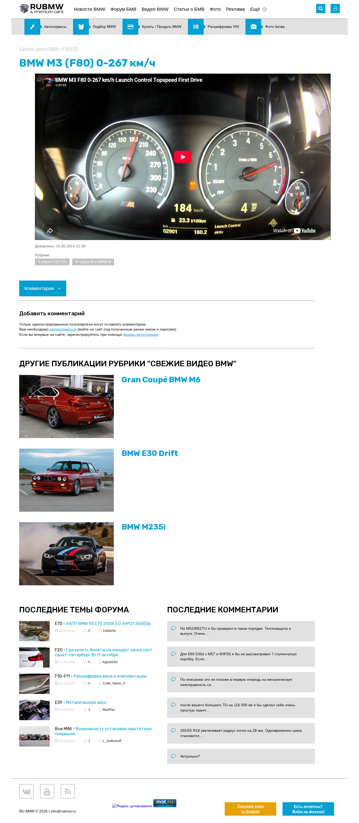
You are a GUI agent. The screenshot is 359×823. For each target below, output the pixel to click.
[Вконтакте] (26, 791)
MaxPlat (108, 710)
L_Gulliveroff (111, 741)
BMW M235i (144, 527)
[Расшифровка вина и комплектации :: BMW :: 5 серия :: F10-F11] (34, 684)
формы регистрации (140, 334)
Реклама (235, 9)
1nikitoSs (109, 631)
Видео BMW (155, 9)
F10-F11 (62, 676)
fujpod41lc (110, 662)
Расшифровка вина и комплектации (110, 676)
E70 (58, 623)
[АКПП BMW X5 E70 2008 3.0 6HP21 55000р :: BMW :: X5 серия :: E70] (34, 632)
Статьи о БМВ (189, 9)
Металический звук (86, 702)
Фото (215, 9)
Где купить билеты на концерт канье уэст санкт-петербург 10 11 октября (103, 652)
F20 (59, 649)
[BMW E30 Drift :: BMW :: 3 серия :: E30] (66, 480)
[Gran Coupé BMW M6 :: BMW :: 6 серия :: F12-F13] (66, 406)
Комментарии (39, 288)
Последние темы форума (74, 609)
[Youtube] (47, 791)
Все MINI (63, 728)
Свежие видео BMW (39, 49)
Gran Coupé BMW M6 (161, 379)
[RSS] (68, 791)
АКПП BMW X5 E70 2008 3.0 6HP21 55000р (108, 623)
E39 (58, 702)
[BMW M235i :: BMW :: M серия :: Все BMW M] (66, 553)
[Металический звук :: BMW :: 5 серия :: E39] (34, 711)
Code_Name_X (113, 683)
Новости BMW (89, 9)
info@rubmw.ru (63, 811)
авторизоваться (63, 329)
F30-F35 (70, 49)
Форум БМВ (123, 9)
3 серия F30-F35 (52, 262)
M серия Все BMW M (93, 262)
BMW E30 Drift (150, 453)
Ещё (255, 9)
